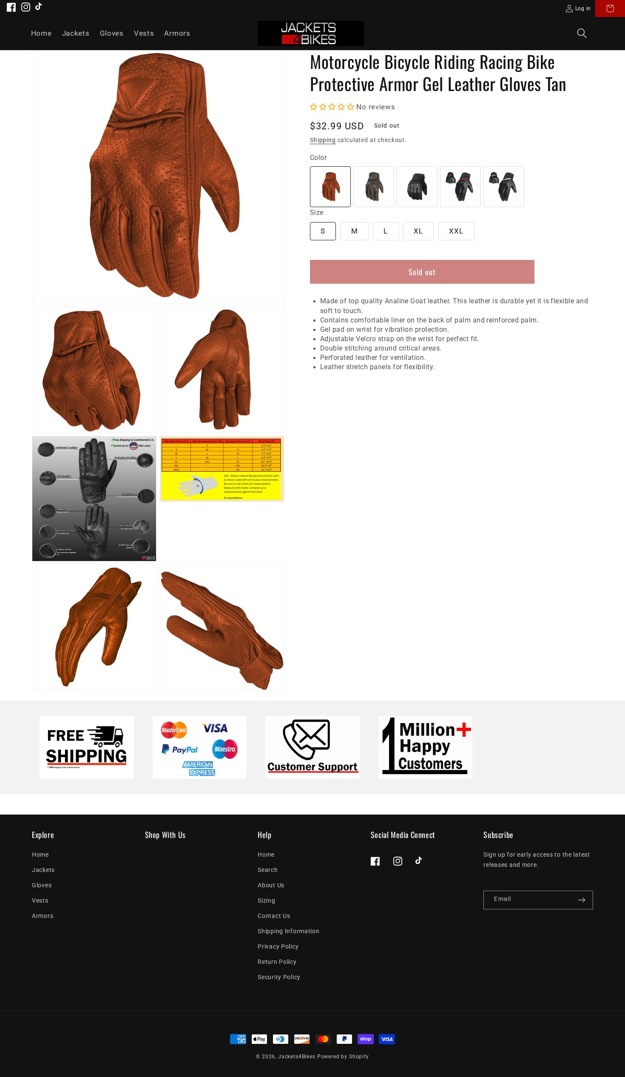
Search (268, 870)
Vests (40, 900)
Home (40, 854)
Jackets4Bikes (296, 1057)
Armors (42, 916)
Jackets (43, 870)
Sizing (266, 900)
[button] (582, 33)
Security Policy (279, 977)
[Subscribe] (581, 900)
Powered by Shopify (343, 1057)
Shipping (323, 140)
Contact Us (274, 916)
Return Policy (277, 962)
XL (418, 231)
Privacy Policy (278, 946)
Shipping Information (288, 931)
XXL (456, 231)
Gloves (41, 885)
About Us (271, 885)
